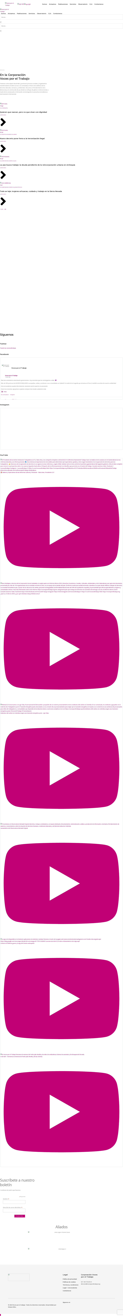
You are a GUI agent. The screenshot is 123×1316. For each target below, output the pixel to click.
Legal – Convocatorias (70, 1288)
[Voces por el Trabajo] (6, 365)
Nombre (6, 1199)
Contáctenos (67, 1291)
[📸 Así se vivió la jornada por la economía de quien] (30, 447)
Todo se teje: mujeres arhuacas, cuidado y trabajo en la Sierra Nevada (31, 191)
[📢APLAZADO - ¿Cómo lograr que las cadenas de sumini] (92, 433)
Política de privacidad (70, 1279)
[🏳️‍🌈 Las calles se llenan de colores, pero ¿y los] (92, 446)
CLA (1, 108)
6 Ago (1, 106)
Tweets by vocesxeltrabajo (8, 348)
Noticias (5, 134)
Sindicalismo (12, 134)
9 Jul (1, 185)
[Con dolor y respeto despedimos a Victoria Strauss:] (92, 414)
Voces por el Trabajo (11, 375)
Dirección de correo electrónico (12, 1207)
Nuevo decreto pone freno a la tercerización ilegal (22, 139)
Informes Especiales (9, 160)
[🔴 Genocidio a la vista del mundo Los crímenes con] (30, 417)
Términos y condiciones (70, 1285)
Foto (5, 391)
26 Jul (1, 132)
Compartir (12, 394)
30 (5, 209)
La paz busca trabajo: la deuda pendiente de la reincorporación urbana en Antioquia (37, 165)
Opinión (5, 108)
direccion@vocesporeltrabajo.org (90, 1284)
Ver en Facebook (5, 394)
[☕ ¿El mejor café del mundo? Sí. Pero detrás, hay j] (30, 432)
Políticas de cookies (69, 1282)
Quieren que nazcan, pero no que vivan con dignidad (23, 112)
